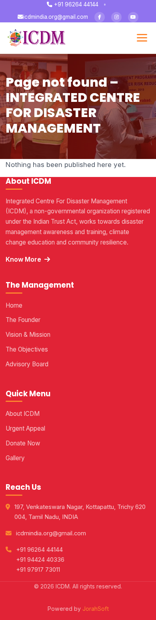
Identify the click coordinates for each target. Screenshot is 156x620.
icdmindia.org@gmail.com (55, 17)
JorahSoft (95, 608)
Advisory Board (27, 364)
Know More (23, 259)
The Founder (23, 320)
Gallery (15, 458)
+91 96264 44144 (75, 4)
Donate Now (23, 443)
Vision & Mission (28, 334)
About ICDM (23, 413)
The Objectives (27, 349)
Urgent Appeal (25, 428)
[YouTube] (133, 17)
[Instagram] (116, 17)
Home (14, 305)
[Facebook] (99, 17)
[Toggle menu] (142, 38)
